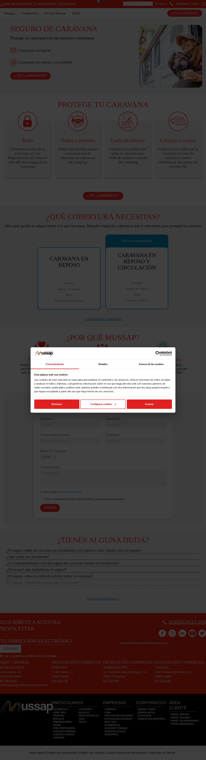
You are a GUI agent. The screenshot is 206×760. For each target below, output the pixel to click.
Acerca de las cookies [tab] (151, 364)
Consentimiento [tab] (55, 364)
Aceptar (149, 404)
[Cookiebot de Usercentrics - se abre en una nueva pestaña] (158, 353)
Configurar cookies (101, 404)
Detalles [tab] (103, 364)
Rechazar (57, 404)
